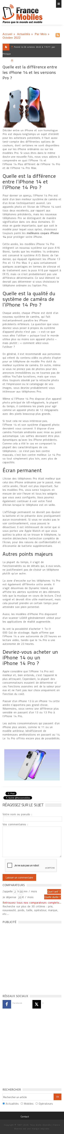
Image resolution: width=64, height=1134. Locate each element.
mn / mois (30, 891)
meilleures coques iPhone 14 (31, 235)
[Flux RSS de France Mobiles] (58, 34)
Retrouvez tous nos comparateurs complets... (32, 902)
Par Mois (41, 34)
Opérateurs (46, 1104)
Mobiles (28, 1104)
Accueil (7, 34)
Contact (25, 1116)
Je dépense (10, 897)
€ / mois (27, 897)
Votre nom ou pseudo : (17, 814)
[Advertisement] (32, 958)
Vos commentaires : (15, 824)
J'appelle (8, 891)
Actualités (23, 34)
